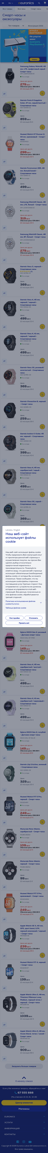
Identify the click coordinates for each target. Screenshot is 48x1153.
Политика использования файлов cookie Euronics (20, 602)
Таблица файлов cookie (16, 608)
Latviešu (9, 530)
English (17, 530)
